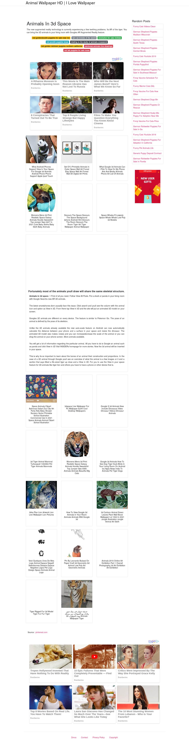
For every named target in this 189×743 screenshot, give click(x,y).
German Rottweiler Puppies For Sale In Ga (147, 128)
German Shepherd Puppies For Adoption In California (147, 141)
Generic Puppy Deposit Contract (147, 153)
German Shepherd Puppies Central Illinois (145, 49)
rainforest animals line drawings (98, 46)
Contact (84, 737)
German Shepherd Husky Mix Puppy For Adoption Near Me (146, 114)
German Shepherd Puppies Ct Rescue (146, 106)
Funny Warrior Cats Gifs (143, 86)
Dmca (73, 737)
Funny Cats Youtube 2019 (144, 56)
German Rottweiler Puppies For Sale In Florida (147, 160)
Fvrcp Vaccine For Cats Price (146, 121)
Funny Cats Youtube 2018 (144, 134)
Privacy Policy (99, 737)
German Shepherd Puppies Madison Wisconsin (145, 33)
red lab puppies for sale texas (77, 50)
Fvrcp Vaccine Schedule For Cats (145, 79)
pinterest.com (41, 632)
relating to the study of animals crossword (89, 42)
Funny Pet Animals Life (143, 148)
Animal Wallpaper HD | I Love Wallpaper (60, 2)
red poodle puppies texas (57, 42)
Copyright (113, 737)
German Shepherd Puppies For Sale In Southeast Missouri (147, 71)
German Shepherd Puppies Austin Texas (145, 41)
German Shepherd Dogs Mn (145, 99)
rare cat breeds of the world (84, 37)
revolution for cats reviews (109, 37)
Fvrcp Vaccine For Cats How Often (145, 93)
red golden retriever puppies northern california (61, 46)
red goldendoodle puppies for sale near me (51, 37)
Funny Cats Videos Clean (144, 26)
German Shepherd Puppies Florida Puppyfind (145, 63)
